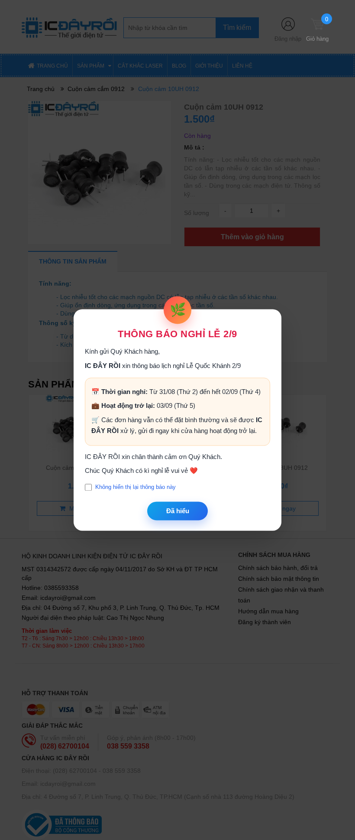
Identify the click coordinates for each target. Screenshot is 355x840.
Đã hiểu (177, 510)
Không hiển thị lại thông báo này (135, 487)
